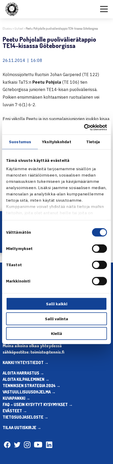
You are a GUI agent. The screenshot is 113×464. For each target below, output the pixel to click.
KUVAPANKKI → (16, 398)
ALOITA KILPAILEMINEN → (26, 379)
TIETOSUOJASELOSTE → (25, 417)
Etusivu (7, 28)
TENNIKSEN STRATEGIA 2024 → (31, 385)
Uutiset (18, 28)
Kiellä (56, 333)
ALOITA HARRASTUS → (23, 373)
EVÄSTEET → (15, 410)
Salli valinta (56, 318)
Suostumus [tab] (20, 141)
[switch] (99, 248)
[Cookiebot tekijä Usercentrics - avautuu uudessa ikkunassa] (84, 127)
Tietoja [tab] (93, 141)
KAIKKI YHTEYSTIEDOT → (26, 362)
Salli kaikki (56, 303)
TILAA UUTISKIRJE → (22, 427)
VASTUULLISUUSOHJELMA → (29, 391)
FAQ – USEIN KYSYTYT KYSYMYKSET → (38, 404)
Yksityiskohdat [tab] (56, 141)
